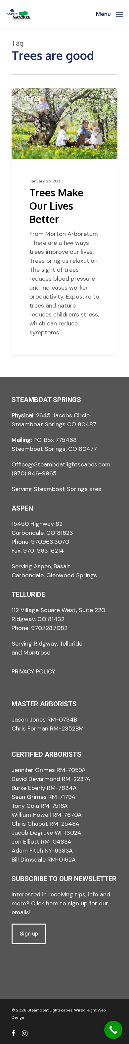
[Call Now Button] (113, 1030)
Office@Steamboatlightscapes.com (61, 464)
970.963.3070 (50, 542)
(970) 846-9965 (34, 473)
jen (27, 95)
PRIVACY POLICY (33, 671)
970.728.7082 (49, 628)
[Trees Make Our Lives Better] (64, 221)
